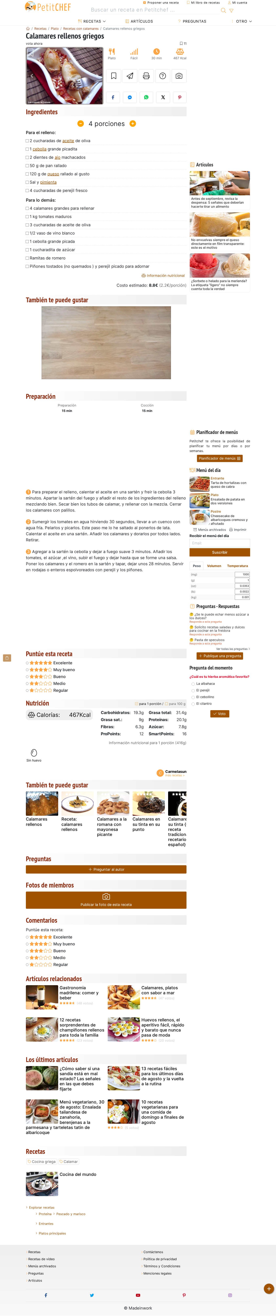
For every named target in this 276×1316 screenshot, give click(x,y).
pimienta (48, 182)
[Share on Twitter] (163, 97)
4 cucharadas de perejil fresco (58, 190)
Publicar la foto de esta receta (106, 904)
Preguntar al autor (108, 869)
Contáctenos (153, 1252)
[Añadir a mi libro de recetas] (113, 76)
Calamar (71, 1161)
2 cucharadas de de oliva (60, 140)
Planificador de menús (218, 458)
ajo (57, 157)
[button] (31, 76)
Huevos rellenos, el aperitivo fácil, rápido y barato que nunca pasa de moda (162, 1027)
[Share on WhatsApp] (146, 97)
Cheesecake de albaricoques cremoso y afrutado (229, 520)
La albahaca (205, 683)
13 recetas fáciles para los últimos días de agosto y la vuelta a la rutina (162, 1076)
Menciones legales (157, 1273)
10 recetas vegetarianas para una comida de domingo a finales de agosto (162, 1112)
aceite (68, 140)
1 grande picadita (53, 149)
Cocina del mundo (78, 1174)
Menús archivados (211, 530)
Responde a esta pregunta (206, 621)
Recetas (91, 21)
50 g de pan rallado (48, 165)
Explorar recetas (41, 1207)
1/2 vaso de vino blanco (52, 233)
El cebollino (205, 697)
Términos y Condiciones (161, 1266)
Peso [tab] (197, 566)
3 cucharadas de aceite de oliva (60, 224)
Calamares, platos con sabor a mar (159, 990)
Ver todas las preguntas (232, 649)
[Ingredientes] (7, 658)
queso (53, 173)
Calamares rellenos (36, 822)
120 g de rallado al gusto (60, 173)
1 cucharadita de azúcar (52, 249)
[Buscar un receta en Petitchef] (223, 10)
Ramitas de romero (47, 258)
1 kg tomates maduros (51, 216)
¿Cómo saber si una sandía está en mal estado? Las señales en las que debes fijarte (80, 1079)
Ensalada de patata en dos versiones (228, 501)
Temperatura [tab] (237, 566)
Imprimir (240, 530)
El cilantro (204, 703)
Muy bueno (63, 669)
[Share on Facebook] (113, 97)
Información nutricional (165, 275)
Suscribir (220, 552)
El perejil (203, 690)
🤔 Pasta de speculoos (207, 640)
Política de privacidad (160, 1259)
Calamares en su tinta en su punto (146, 824)
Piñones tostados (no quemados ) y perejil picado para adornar (89, 266)
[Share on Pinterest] (180, 97)
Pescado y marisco (70, 1214)
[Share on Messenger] (130, 97)
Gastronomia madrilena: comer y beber (79, 992)
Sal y (43, 182)
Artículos (141, 21)
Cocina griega (44, 1161)
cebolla (39, 149)
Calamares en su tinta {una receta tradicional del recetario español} (182, 832)
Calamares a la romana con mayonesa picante (112, 827)
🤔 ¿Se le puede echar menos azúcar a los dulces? (219, 616)
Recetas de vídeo (41, 1259)
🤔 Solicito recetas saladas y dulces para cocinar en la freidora (217, 629)
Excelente (62, 662)
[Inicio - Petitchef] (28, 28)
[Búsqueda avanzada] (231, 11)
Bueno (59, 676)
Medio (58, 683)
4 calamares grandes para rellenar (62, 208)
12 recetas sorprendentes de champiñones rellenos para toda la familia (82, 1027)
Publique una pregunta (222, 656)
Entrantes (46, 1224)
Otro (241, 21)
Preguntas (194, 21)
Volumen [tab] (214, 566)
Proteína (45, 1214)
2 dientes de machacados (57, 157)
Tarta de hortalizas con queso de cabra (229, 485)
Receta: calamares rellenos (71, 824)
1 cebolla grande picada (52, 241)
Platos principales (52, 1233)
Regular (60, 690)
